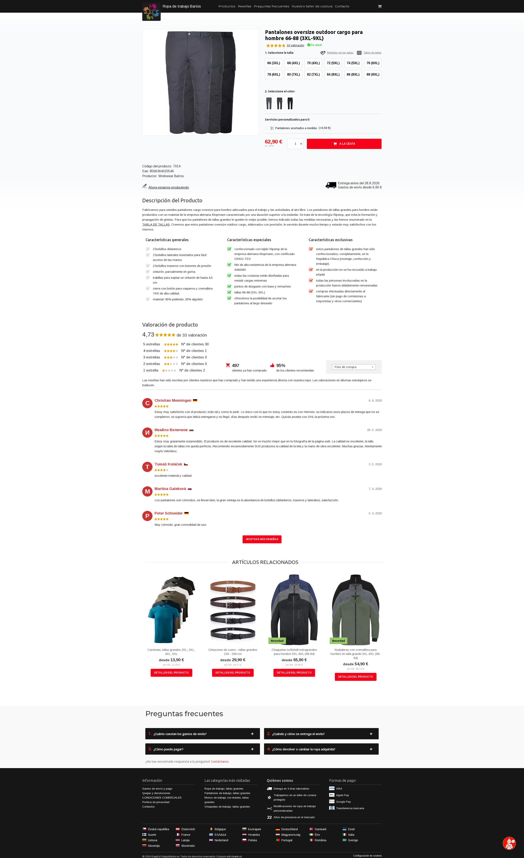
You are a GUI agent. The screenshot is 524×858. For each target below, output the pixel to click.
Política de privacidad (155, 802)
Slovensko (188, 845)
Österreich (188, 829)
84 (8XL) (333, 74)
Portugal (286, 840)
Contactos (148, 806)
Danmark (320, 829)
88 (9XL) (373, 74)
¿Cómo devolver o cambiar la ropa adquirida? (301, 749)
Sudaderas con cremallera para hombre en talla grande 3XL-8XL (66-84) (356, 654)
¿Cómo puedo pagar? (165, 749)
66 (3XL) (273, 63)
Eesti (351, 829)
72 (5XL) (333, 63)
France (185, 834)
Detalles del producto (171, 672)
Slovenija (154, 845)
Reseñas (244, 6)
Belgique (220, 829)
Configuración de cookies (367, 855)
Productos (226, 6)
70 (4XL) (313, 63)
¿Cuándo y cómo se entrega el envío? (296, 733)
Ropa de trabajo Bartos (182, 6)
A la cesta (347, 143)
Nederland (221, 840)
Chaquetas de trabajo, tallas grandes (227, 806)
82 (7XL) (313, 74)
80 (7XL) (293, 74)
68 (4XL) (293, 63)
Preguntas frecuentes (271, 6)
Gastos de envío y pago (157, 788)
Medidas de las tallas (340, 52)
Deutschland (289, 829)
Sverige (353, 840)
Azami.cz (236, 856)
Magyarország (290, 834)
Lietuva (152, 840)
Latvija (185, 840)
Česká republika (158, 829)
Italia (351, 834)
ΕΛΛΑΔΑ (220, 834)
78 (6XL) (273, 74)
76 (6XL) (373, 63)
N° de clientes (176, 344)
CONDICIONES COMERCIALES (162, 797)
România (320, 840)
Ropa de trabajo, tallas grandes (223, 788)
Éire (317, 834)
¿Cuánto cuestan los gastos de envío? (177, 733)
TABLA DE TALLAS (156, 224)
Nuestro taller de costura (312, 6)
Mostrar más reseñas (262, 539)
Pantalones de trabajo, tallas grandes (227, 793)
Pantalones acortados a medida (296, 128)
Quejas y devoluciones (156, 793)
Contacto (342, 6)
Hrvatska (254, 834)
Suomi (152, 834)
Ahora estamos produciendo (168, 187)
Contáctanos (220, 761)
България (254, 829)
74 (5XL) (353, 63)
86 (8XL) (353, 74)
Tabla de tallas (372, 52)
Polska (252, 840)
